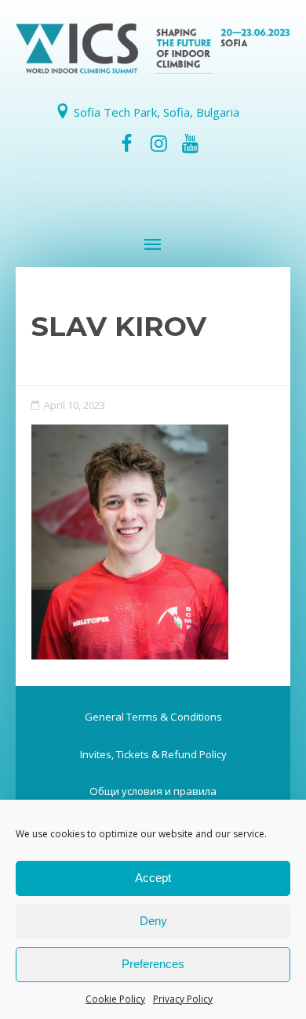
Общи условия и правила (153, 791)
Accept (153, 877)
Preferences (153, 963)
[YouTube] (190, 143)
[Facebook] (127, 143)
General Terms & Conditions (153, 717)
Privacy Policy (183, 999)
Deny (153, 920)
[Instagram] (158, 143)
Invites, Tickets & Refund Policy (153, 754)
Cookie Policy (115, 999)
